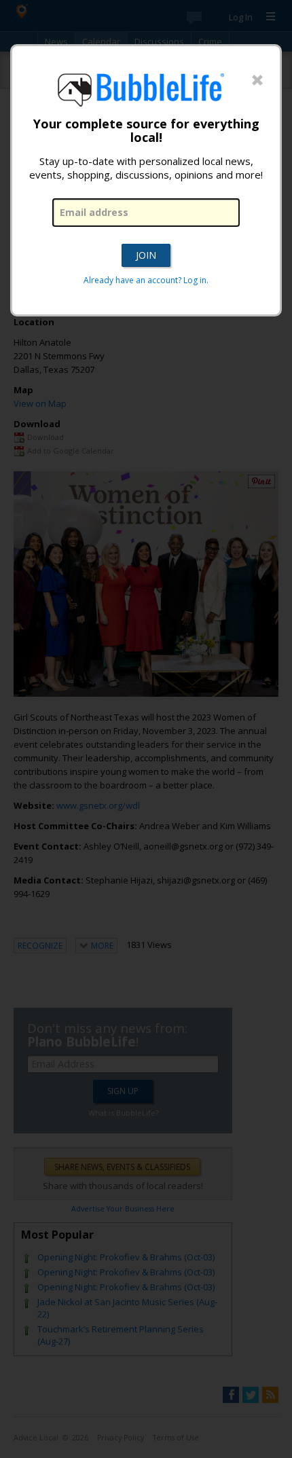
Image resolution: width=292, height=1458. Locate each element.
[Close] (257, 81)
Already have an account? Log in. (146, 280)
